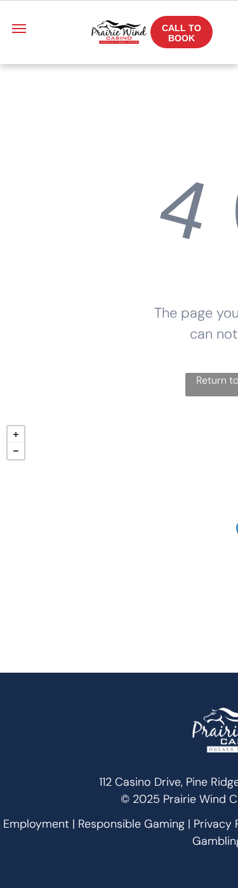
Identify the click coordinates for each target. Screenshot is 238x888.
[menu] (19, 28)
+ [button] (16, 434)
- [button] (16, 451)
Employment (36, 823)
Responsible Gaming (131, 823)
